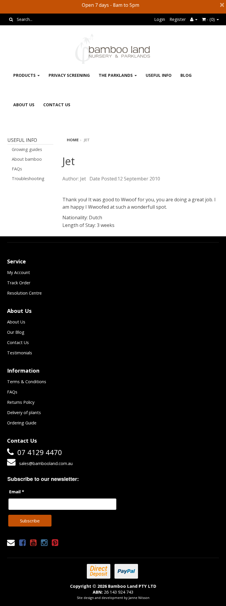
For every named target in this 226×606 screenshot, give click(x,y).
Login (159, 19)
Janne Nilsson (139, 597)
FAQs (17, 169)
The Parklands (116, 75)
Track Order (18, 282)
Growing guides (27, 149)
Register (178, 19)
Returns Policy (20, 402)
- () (211, 19)
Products (25, 75)
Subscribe (30, 521)
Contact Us (56, 104)
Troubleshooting (28, 178)
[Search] (11, 19)
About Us (23, 104)
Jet (87, 139)
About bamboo (27, 159)
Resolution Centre (24, 293)
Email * (16, 491)
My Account (18, 272)
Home (73, 139)
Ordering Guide (21, 423)
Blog (186, 75)
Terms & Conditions (26, 381)
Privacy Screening (69, 75)
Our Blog (15, 332)
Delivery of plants (24, 412)
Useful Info (159, 75)
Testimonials (19, 353)
